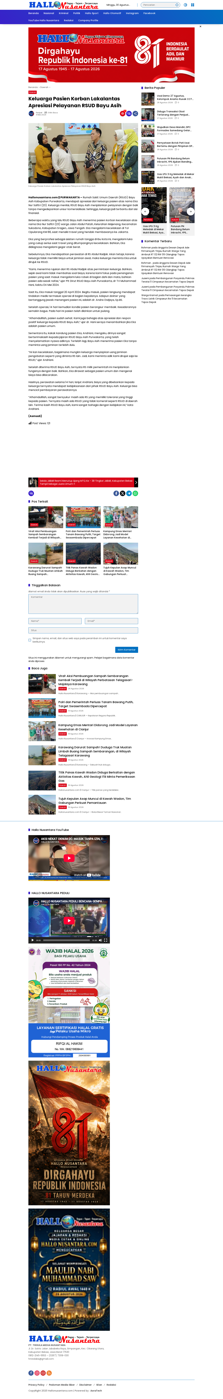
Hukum (175, 219)
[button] (177, 5)
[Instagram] (37, 1373)
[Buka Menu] (193, 5)
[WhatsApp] (135, 493)
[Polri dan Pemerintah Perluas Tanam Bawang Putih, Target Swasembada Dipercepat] (83, 517)
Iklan (99, 1384)
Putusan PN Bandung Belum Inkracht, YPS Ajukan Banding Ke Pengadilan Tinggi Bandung (175, 160)
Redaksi (111, 1384)
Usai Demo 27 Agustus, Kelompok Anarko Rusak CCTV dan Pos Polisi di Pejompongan (175, 97)
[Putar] (32, 940)
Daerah (32, 92)
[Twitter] (122, 493)
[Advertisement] (83, 451)
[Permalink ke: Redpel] (32, 114)
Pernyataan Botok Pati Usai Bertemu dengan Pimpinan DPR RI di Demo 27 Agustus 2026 (175, 144)
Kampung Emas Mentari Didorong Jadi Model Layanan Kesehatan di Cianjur (117, 534)
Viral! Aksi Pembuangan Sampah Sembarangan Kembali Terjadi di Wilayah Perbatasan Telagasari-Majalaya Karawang (44, 534)
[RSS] (49, 1373)
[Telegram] (129, 493)
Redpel (39, 113)
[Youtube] (43, 1373)
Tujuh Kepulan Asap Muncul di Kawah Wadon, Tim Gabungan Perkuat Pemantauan (119, 571)
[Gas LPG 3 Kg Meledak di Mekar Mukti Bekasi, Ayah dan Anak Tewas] (147, 177)
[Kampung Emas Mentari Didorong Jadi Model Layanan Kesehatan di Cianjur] (120, 517)
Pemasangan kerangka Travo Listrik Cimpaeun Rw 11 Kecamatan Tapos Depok (166, 299)
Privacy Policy (36, 1384)
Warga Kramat (149, 295)
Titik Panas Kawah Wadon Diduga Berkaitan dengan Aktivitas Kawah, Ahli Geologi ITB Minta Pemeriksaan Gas (83, 571)
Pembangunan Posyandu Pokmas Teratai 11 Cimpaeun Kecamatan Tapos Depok (167, 280)
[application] (69, 920)
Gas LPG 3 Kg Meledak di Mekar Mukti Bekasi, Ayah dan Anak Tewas (175, 176)
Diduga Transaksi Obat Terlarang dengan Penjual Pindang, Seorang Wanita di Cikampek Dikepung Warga (173, 113)
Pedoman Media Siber (62, 1384)
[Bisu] (100, 940)
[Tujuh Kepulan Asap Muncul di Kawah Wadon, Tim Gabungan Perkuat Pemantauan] (120, 554)
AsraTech (96, 1390)
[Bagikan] (135, 113)
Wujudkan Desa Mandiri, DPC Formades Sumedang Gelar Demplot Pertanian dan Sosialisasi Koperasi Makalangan (174, 129)
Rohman (146, 247)
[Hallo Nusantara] (64, 4)
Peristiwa (148, 219)
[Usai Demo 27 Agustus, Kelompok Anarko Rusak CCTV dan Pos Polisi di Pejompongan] (147, 99)
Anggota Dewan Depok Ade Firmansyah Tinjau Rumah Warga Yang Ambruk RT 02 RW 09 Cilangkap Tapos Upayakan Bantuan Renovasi (165, 252)
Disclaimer (85, 1384)
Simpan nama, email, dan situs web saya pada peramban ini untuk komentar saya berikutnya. (80, 640)
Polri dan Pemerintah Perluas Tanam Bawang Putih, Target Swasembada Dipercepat (83, 534)
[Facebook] (116, 493)
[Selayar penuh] (105, 940)
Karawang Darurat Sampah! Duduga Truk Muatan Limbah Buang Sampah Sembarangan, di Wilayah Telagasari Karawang (45, 571)
